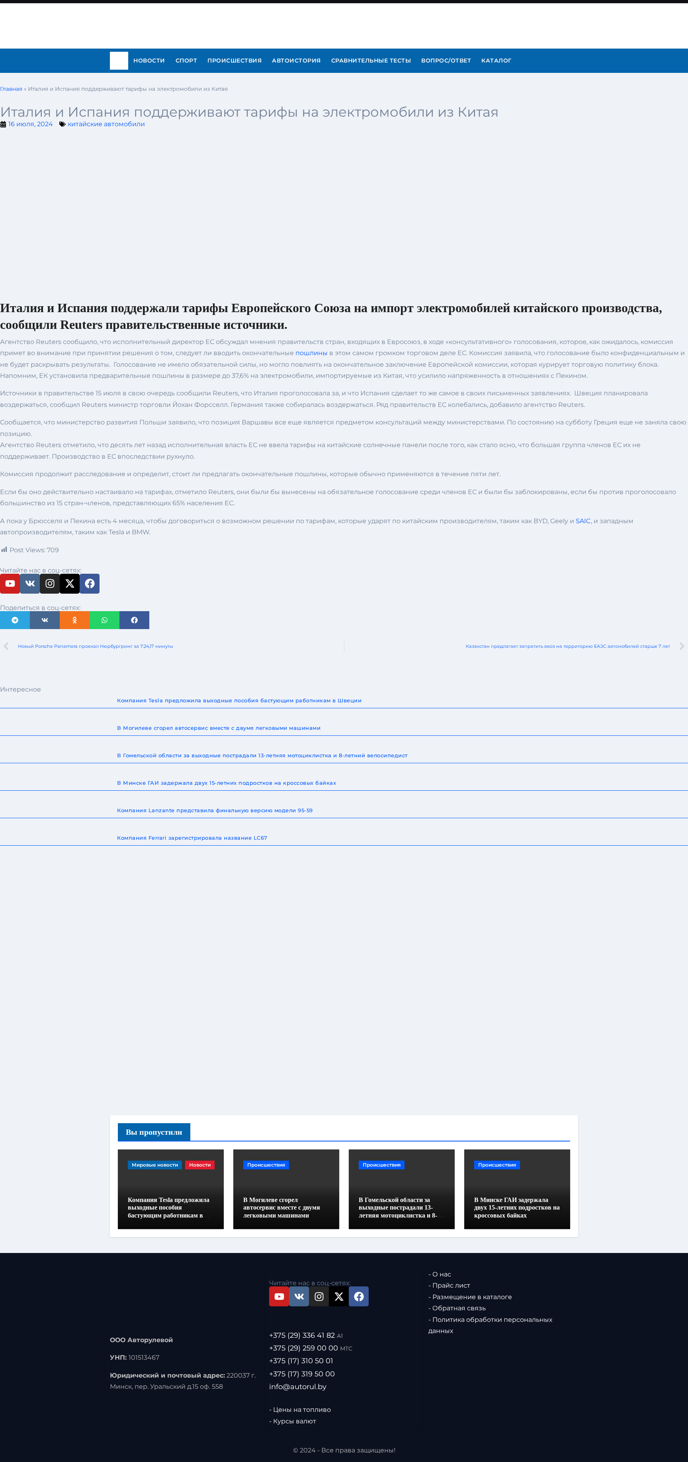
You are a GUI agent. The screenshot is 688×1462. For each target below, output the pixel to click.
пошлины (311, 353)
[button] (15, 620)
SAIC (583, 521)
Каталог (496, 60)
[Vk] (30, 584)
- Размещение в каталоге (470, 1297)
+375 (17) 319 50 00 (302, 1373)
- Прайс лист (449, 1285)
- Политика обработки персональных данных (490, 1325)
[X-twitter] (70, 584)
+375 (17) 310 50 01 (301, 1360)
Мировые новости (155, 1165)
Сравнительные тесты (371, 60)
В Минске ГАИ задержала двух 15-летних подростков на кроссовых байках (517, 1207)
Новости (149, 60)
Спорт (186, 60)
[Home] (119, 61)
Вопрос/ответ (446, 60)
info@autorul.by (297, 1386)
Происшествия (234, 60)
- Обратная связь (457, 1308)
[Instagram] (50, 584)
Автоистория (296, 60)
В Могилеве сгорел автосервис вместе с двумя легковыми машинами (281, 1207)
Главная (11, 89)
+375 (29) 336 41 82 (306, 1335)
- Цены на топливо (300, 1409)
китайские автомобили (106, 124)
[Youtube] (10, 584)
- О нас (439, 1274)
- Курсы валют (292, 1421)
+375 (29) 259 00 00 (310, 1348)
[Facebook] (90, 584)
